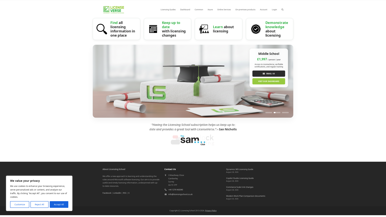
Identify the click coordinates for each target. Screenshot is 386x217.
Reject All (39, 204)
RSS (124, 193)
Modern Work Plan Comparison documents (245, 196)
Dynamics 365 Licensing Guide (239, 169)
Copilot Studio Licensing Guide (240, 178)
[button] (282, 9)
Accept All (59, 204)
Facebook (107, 193)
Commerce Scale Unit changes (239, 187)
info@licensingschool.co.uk (180, 194)
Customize (19, 204)
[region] (39, 193)
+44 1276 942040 (175, 189)
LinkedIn (117, 193)
